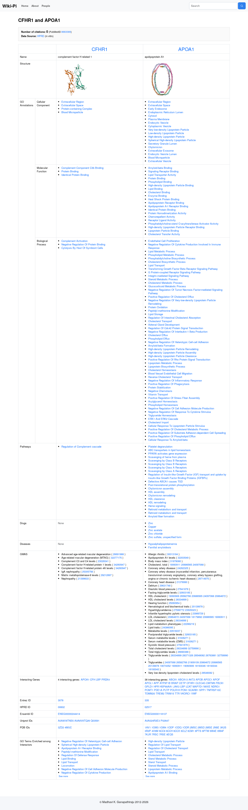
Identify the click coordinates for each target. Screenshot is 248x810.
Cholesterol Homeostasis (162, 370)
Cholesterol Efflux (158, 335)
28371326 (187, 655)
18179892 (196, 617)
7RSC (155, 734)
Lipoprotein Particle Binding (163, 230)
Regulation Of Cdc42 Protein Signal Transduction (175, 328)
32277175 (116, 557)
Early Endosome (157, 108)
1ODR (185, 727)
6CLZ (184, 731)
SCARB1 (193, 690)
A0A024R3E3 (152, 720)
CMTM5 (210, 683)
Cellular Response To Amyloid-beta (168, 440)
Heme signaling (156, 506)
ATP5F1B (165, 683)
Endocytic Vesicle (158, 122)
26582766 (185, 596)
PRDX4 (106, 679)
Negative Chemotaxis (160, 391)
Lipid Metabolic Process (161, 251)
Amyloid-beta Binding (160, 168)
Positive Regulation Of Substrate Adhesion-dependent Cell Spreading (187, 433)
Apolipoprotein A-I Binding (162, 772)
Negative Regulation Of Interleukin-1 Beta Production (178, 331)
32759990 (193, 648)
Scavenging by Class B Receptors (167, 460)
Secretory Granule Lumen (162, 143)
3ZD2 (61, 727)
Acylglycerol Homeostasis (162, 401)
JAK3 (176, 686)
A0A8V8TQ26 (82, 720)
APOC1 (208, 679)
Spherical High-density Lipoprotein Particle (172, 140)
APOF (216, 679)
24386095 (167, 627)
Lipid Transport (156, 265)
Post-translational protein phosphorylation (171, 485)
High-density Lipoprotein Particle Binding (171, 185)
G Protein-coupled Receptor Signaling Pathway (174, 272)
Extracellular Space (72, 105)
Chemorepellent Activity (161, 216)
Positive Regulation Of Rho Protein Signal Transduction (179, 359)
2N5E (216, 727)
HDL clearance (156, 499)
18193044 (211, 666)
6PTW (205, 731)
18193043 (153, 669)
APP (156, 683)
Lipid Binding (155, 189)
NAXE (206, 686)
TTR (177, 693)
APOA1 (186, 48)
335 (147, 700)
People (46, 6)
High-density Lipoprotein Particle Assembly (172, 352)
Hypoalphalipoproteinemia (162, 544)
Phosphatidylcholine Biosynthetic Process (171, 258)
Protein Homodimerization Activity (167, 213)
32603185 (184, 592)
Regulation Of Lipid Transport (164, 744)
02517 (148, 707)
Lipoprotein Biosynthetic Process (166, 366)
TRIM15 (169, 693)
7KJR (148, 734)
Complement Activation (74, 241)
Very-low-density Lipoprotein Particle (168, 129)
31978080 (175, 561)
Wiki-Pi (9, 6)
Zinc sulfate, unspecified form (165, 537)
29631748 (165, 585)
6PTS (198, 731)
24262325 (182, 568)
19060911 (175, 564)
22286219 (188, 624)
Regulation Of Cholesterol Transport (168, 748)
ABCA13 (183, 679)
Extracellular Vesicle (159, 161)
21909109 (193, 662)
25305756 (87, 571)
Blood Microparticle (72, 112)
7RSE (162, 734)
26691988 (118, 554)
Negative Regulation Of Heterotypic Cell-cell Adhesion (178, 342)
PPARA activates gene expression (167, 453)
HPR (156, 686)
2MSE (208, 727)
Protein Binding (69, 171)
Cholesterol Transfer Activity (164, 234)
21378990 (182, 582)
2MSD (201, 727)
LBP (98, 679)
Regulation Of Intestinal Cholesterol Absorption (174, 317)
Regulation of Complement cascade (81, 446)
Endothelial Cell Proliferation (164, 241)
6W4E (213, 731)
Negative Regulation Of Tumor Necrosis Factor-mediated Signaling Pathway (185, 291)
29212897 (106, 575)
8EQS (169, 734)
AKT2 (192, 679)
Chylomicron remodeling (161, 495)
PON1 (184, 690)
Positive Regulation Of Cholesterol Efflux (171, 296)
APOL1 (149, 683)
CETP (182, 683)
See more (63, 776)
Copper (152, 526)
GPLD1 (149, 686)
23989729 (197, 613)
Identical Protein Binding (75, 175)
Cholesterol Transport (160, 321)
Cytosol (152, 115)
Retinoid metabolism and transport (167, 509)
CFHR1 (100, 48)
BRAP (174, 683)
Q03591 (95, 720)
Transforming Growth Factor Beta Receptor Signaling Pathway (183, 269)
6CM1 (191, 731)
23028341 (103, 561)
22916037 (175, 631)
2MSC (193, 727)
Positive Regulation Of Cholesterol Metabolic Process (178, 429)
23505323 (190, 610)
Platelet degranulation (160, 446)
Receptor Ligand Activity (162, 220)
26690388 (183, 652)
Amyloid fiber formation (161, 516)
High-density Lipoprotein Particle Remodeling (173, 349)
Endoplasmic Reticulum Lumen (165, 112)
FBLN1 (220, 683)
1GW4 (162, 727)
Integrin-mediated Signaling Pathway (168, 276)
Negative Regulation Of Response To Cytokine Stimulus (179, 412)
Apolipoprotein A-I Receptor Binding (168, 206)
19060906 (173, 596)
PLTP (166, 690)
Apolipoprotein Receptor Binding (166, 202)
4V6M (155, 731)
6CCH (169, 731)
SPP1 (202, 690)
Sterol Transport (157, 762)
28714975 (203, 578)
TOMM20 (150, 693)
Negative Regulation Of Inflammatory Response (175, 380)
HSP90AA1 (166, 686)
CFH (92, 679)
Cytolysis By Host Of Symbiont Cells (82, 248)
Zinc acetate (155, 530)
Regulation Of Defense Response (80, 755)
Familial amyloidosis (159, 547)
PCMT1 (149, 690)
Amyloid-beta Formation (161, 345)
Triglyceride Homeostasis (162, 415)
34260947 (119, 564)
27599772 (178, 610)
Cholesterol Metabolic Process (165, 283)
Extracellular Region (72, 102)
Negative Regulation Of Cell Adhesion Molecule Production (181, 408)
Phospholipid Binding (160, 182)
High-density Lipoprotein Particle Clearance (172, 356)
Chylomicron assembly (161, 488)
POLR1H (175, 690)
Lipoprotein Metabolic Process (165, 363)
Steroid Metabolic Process (163, 279)
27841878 (182, 589)
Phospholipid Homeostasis (163, 405)
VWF (194, 693)
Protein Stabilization (159, 387)
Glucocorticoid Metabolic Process (167, 286)
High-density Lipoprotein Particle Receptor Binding (176, 227)
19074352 (165, 666)
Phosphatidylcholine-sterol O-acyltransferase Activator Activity (183, 223)
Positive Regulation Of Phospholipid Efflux (172, 436)
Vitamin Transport (158, 394)
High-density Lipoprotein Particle (166, 136)
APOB (199, 679)
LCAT (189, 686)
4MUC (68, 727)
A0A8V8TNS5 (66, 720)
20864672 (220, 596)
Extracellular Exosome (161, 150)
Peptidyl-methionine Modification (166, 310)
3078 (60, 700)
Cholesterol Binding (159, 192)
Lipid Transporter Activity (162, 175)
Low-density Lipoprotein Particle (166, 133)
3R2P (148, 731)
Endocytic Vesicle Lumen (162, 154)
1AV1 (148, 727)
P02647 (165, 720)
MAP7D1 (198, 686)
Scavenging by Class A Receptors (167, 467)
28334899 (181, 599)
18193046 (200, 666)
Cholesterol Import (158, 422)
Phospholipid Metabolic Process (166, 255)
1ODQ (178, 727)
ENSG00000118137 (156, 714)
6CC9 (162, 731)
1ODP (170, 727)
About (35, 6)
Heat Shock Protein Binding (163, 199)
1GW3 (155, 727)
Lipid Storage (155, 314)
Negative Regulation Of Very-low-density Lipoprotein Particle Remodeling (182, 301)
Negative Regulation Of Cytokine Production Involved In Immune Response (184, 246)
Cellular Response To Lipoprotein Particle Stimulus (176, 426)
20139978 (197, 606)
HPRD (40, 36)
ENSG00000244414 (69, 714)
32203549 (183, 557)
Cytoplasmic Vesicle (159, 126)
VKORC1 (185, 693)
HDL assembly (156, 492)
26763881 (211, 655)
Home (24, 6)
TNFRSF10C (214, 690)
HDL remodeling (157, 502)
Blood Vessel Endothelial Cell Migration (170, 373)
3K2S (223, 727)
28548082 (199, 655)
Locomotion (67, 765)
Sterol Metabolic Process (162, 758)
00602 (61, 707)
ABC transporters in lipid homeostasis (169, 450)
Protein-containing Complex (76, 108)
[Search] (242, 5)
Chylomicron (155, 147)
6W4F (220, 731)
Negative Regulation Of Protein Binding (83, 244)
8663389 (66, 31)
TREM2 (160, 693)
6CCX (176, 731)
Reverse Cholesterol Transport (165, 377)
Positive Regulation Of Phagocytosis (168, 384)
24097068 (198, 564)
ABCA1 (173, 679)
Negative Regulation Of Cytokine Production (86, 772)
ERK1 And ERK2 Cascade (163, 419)
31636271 (183, 638)
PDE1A (158, 690)
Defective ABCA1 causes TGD (165, 481)
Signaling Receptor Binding (163, 171)
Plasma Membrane (158, 119)
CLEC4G (200, 683)
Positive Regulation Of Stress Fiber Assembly (174, 398)
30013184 (172, 554)
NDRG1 (215, 686)
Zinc (150, 523)
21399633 (83, 578)
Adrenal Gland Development (164, 324)
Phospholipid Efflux (159, 338)
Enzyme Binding (157, 196)
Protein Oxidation (158, 307)
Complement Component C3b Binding (82, 168)
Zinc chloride (155, 533)
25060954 (174, 603)
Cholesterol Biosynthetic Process (167, 262)
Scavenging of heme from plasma (167, 457)
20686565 (186, 564)
